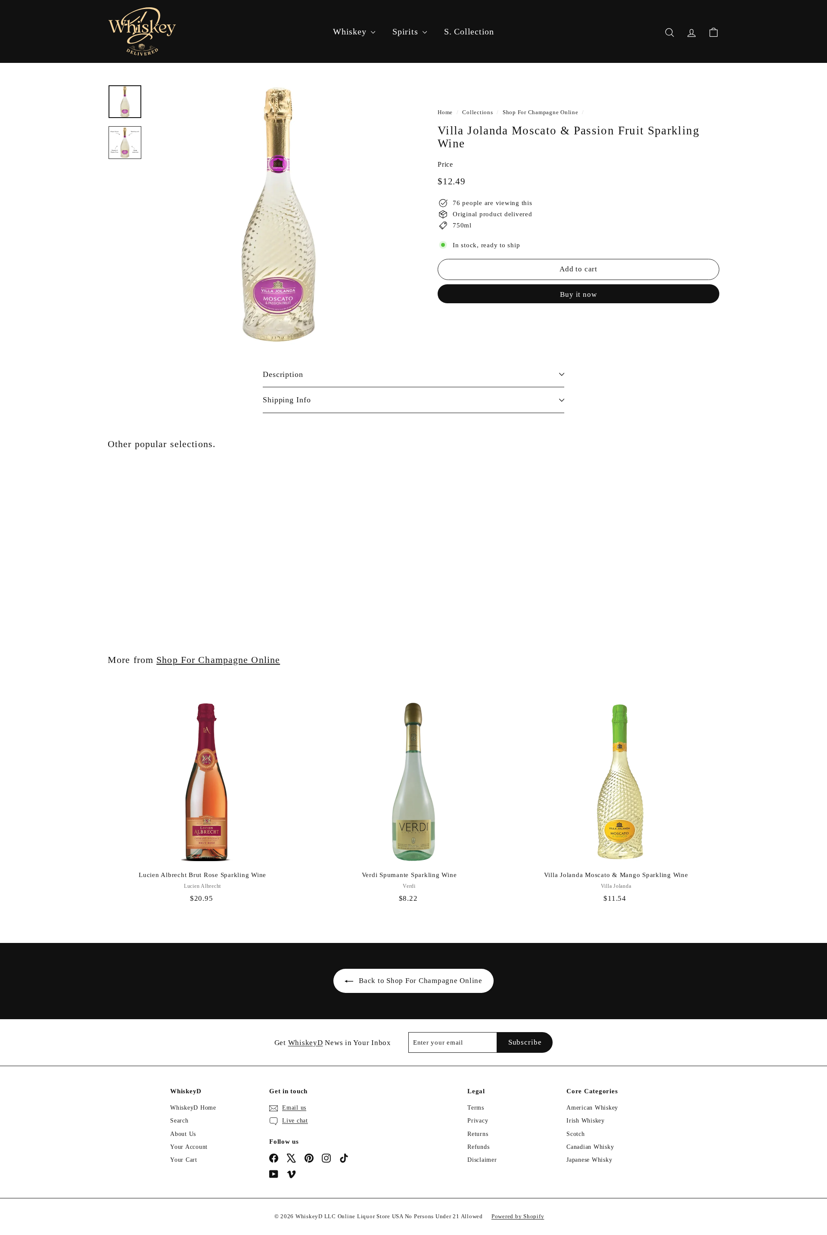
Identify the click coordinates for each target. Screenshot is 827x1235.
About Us (183, 1134)
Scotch (575, 1134)
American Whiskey (592, 1107)
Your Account (189, 1147)
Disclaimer (482, 1160)
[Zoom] (279, 214)
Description (283, 374)
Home (445, 112)
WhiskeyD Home (193, 1107)
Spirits (406, 31)
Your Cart (183, 1160)
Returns (477, 1134)
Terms (475, 1107)
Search (179, 1120)
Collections (477, 112)
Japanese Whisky (589, 1160)
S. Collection (469, 31)
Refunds (478, 1147)
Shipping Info (287, 399)
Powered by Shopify (517, 1216)
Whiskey (351, 31)
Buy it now (578, 294)
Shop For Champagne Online (540, 112)
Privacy (477, 1120)
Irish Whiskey (585, 1120)
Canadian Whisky (590, 1147)
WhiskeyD (305, 1043)
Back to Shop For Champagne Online (420, 981)
